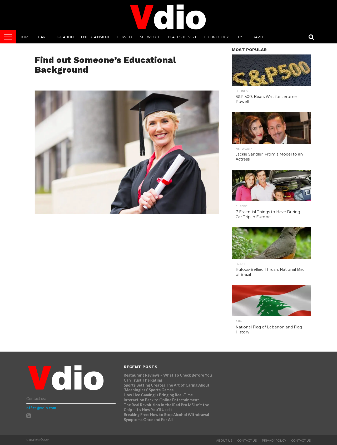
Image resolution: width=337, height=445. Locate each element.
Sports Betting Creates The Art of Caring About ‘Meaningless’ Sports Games (167, 387)
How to (124, 37)
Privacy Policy (274, 440)
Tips (240, 37)
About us (224, 440)
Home (25, 37)
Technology (216, 37)
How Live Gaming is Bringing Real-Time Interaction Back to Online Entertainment (162, 397)
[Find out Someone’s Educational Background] (127, 211)
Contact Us (247, 440)
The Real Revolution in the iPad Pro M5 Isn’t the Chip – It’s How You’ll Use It (166, 407)
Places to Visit (182, 37)
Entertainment (95, 37)
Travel (257, 37)
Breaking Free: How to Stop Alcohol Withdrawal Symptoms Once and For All (166, 417)
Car (41, 37)
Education (63, 37)
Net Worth (150, 37)
